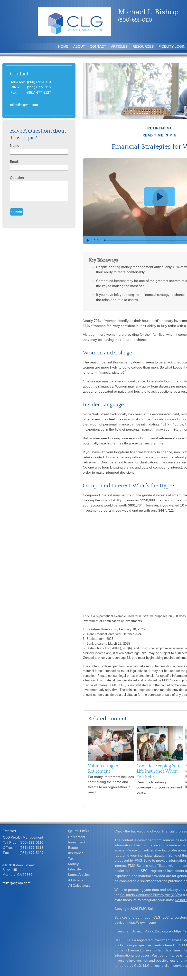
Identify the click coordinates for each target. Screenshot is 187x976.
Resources (143, 46)
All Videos (75, 880)
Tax (71, 858)
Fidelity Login (172, 46)
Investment (76, 842)
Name (14, 145)
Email (14, 161)
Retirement (76, 837)
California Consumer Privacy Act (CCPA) (151, 895)
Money (73, 864)
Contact (98, 46)
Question (17, 178)
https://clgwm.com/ (141, 922)
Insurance (76, 853)
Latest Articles (79, 875)
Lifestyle (74, 869)
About (79, 46)
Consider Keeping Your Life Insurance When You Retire (159, 771)
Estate (73, 847)
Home (63, 46)
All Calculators (79, 885)
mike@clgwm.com (24, 105)
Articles (119, 46)
